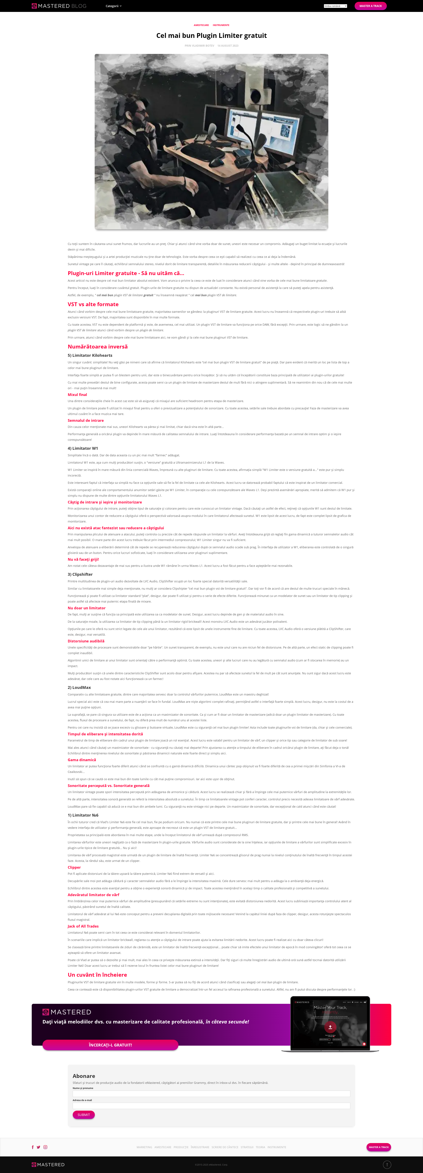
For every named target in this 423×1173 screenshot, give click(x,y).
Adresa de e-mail (82, 1100)
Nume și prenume (83, 1088)
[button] (113, 6)
